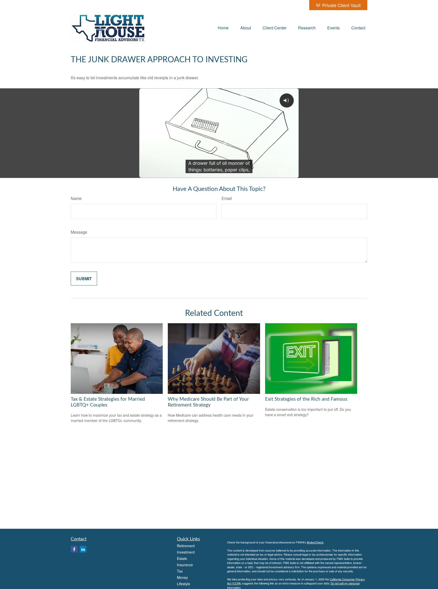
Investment (186, 552)
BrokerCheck (315, 542)
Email (227, 198)
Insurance (185, 564)
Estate (182, 558)
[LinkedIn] (83, 549)
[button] (223, 27)
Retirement (186, 545)
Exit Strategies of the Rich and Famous (306, 399)
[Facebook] (74, 549)
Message (79, 232)
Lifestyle (183, 583)
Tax (180, 571)
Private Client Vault (341, 5)
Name (76, 198)
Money (182, 577)
